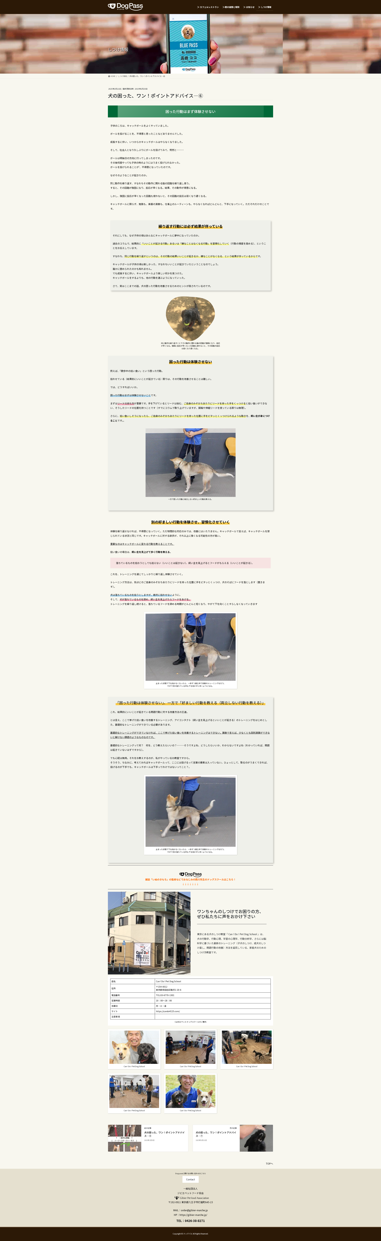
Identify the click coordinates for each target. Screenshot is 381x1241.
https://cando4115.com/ (168, 1011)
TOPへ (269, 1163)
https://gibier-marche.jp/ (193, 1215)
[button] (190, 1179)
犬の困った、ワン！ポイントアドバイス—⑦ (216, 1134)
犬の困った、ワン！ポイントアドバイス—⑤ (164, 1134)
